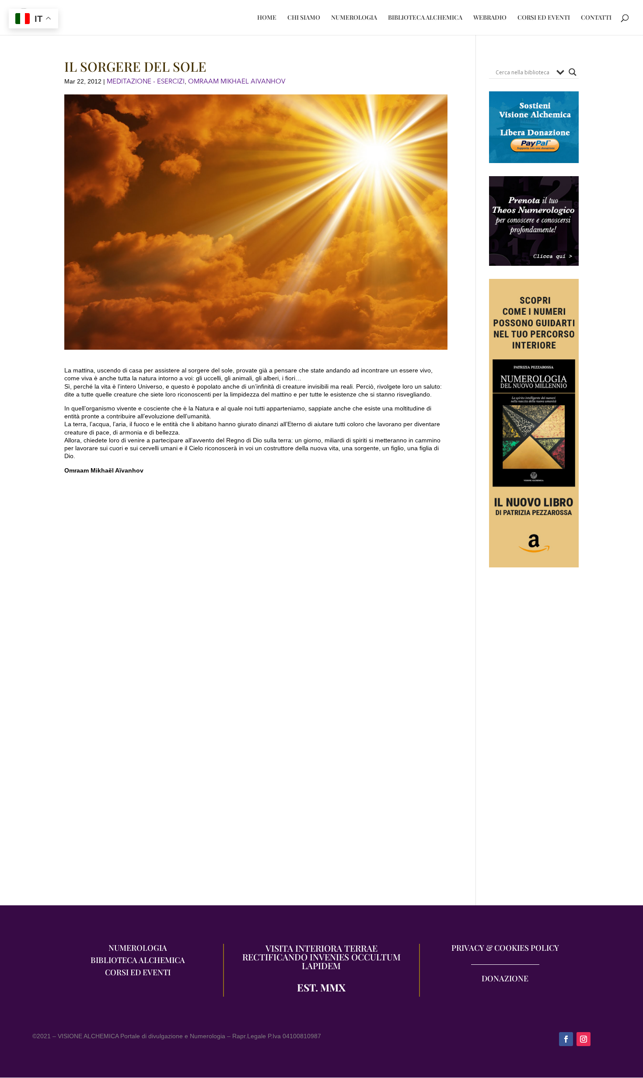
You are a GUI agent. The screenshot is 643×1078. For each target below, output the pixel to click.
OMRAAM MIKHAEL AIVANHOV (236, 81)
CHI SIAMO (303, 17)
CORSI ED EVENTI (543, 17)
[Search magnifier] (572, 72)
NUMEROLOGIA (354, 17)
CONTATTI (596, 17)
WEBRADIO (490, 17)
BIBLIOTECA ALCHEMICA (425, 17)
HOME (266, 17)
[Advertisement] (534, 741)
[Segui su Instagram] (584, 1039)
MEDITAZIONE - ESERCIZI (146, 81)
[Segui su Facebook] (566, 1039)
